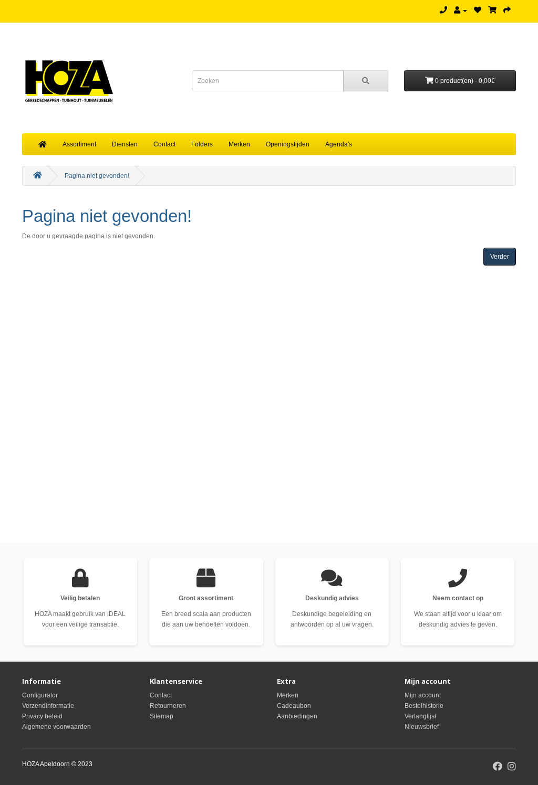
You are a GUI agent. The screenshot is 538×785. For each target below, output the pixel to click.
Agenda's (338, 144)
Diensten (125, 144)
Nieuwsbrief (422, 726)
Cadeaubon (294, 705)
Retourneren (168, 705)
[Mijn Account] (460, 10)
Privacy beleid (42, 716)
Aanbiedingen (297, 716)
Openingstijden (287, 144)
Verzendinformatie (48, 705)
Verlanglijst (420, 716)
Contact (164, 144)
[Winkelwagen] (492, 10)
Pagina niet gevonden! (97, 175)
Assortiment (79, 144)
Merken (239, 144)
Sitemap (161, 716)
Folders (202, 144)
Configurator (40, 695)
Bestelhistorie (424, 705)
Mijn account (423, 695)
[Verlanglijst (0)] (477, 10)
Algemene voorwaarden (56, 726)
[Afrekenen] (507, 10)
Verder (499, 256)
